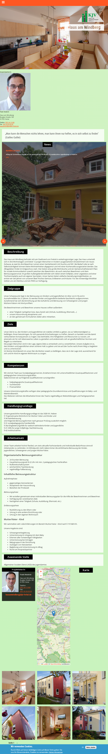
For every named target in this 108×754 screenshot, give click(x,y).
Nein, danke (90, 747)
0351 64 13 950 (9, 123)
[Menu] (3, 2)
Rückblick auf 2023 (13, 151)
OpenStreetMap (55, 664)
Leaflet (45, 664)
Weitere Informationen (56, 752)
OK (83, 747)
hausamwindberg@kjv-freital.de (9, 126)
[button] (53, 614)
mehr (7, 157)
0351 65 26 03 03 (8, 124)
